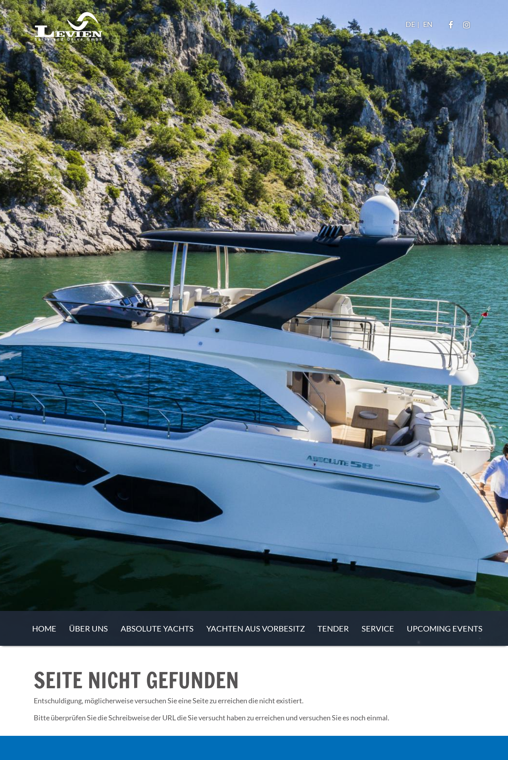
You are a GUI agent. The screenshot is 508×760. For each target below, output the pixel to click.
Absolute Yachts (157, 628)
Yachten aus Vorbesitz (255, 628)
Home (44, 628)
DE (410, 24)
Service (378, 628)
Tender (333, 628)
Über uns (88, 628)
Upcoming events (445, 628)
